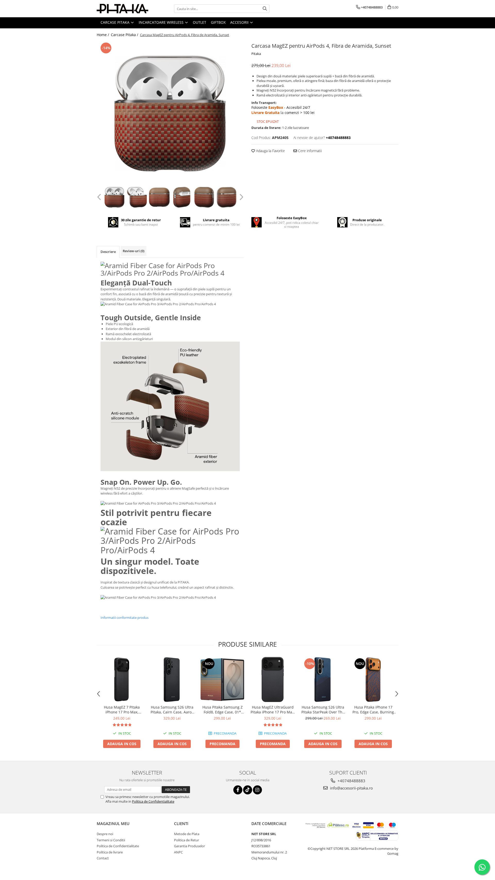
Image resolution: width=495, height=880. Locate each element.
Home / (103, 34)
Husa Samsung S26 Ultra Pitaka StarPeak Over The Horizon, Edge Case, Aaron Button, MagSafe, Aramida (322, 709)
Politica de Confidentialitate (153, 801)
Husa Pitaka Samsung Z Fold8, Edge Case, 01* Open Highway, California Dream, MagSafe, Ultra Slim (222, 709)
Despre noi (105, 834)
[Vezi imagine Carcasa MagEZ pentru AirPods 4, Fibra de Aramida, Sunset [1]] (137, 197)
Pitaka (256, 53)
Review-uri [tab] (133, 251)
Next (240, 197)
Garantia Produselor (189, 846)
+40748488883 (350, 780)
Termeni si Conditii (111, 840)
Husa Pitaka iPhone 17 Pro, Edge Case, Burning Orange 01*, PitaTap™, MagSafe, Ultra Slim (373, 709)
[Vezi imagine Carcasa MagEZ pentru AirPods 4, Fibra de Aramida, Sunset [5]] (226, 197)
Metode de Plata (186, 834)
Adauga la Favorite (270, 150)
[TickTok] (247, 789)
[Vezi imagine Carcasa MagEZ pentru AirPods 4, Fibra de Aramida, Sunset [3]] (181, 197)
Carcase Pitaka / (125, 34)
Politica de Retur (186, 840)
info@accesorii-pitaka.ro (351, 788)
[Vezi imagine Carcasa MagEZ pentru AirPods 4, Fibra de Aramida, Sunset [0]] (114, 197)
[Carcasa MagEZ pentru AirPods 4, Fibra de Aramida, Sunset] (170, 113)
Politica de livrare (110, 852)
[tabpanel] (170, 113)
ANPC (178, 852)
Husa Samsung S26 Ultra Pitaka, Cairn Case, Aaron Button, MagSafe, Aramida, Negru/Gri (172, 709)
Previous (99, 197)
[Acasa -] (122, 8)
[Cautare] (264, 8)
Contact (103, 858)
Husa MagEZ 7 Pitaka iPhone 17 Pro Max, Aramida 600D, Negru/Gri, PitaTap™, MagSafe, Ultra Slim (122, 709)
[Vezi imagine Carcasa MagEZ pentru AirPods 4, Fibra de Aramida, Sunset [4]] (204, 197)
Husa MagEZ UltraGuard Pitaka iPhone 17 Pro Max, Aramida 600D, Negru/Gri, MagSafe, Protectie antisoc (272, 709)
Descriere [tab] (108, 251)
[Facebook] (237, 789)
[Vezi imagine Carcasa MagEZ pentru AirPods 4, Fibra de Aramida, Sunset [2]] (159, 197)
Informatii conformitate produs (124, 617)
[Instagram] (257, 789)
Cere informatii (309, 150)
